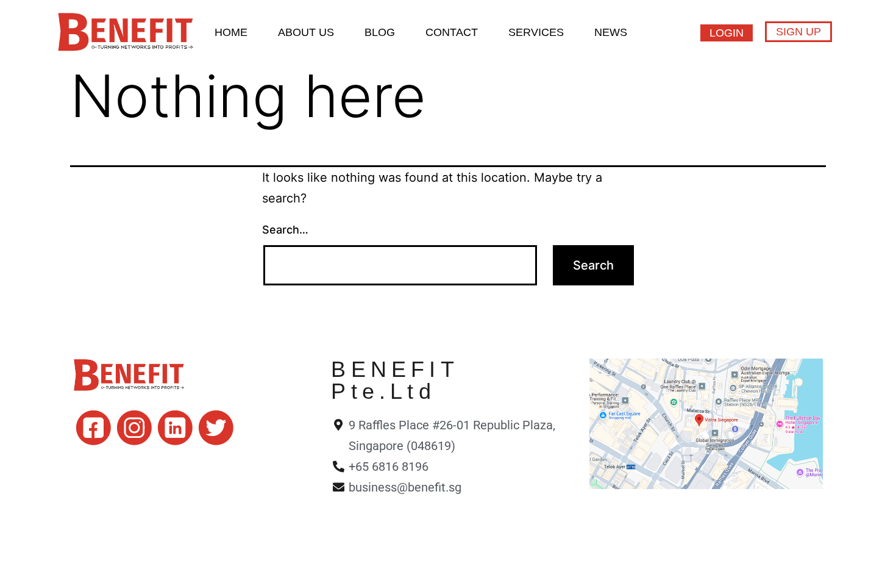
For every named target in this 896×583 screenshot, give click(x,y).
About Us (306, 32)
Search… (285, 229)
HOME (231, 32)
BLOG (379, 32)
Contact (451, 32)
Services (536, 32)
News (610, 32)
